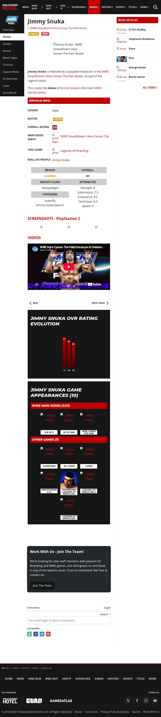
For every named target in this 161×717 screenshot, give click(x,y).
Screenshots (10, 78)
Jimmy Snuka (69, 88)
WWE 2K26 (34, 7)
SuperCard (78, 7)
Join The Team (42, 585)
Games (93, 7)
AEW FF (62, 7)
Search (136, 712)
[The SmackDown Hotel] (10, 7)
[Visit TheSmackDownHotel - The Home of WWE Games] (10, 700)
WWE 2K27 (49, 7)
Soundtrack (10, 92)
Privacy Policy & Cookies (115, 712)
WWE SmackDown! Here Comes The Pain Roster (59, 28)
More (143, 7)
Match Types (10, 58)
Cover (6, 86)
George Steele (137, 67)
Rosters (106, 7)
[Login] (29, 634)
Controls (8, 64)
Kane (132, 48)
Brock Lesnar (137, 77)
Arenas (7, 50)
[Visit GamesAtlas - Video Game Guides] (61, 700)
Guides (7, 44)
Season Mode (11, 72)
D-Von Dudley (137, 29)
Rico (131, 58)
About (78, 712)
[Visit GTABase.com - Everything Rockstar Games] (34, 700)
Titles (132, 7)
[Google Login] (48, 634)
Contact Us (91, 712)
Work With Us (151, 712)
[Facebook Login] (35, 634)
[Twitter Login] (42, 634)
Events (120, 7)
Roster (7, 36)
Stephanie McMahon (142, 39)
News (25, 7)
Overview (8, 30)
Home (9, 678)
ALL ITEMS (149, 87)
